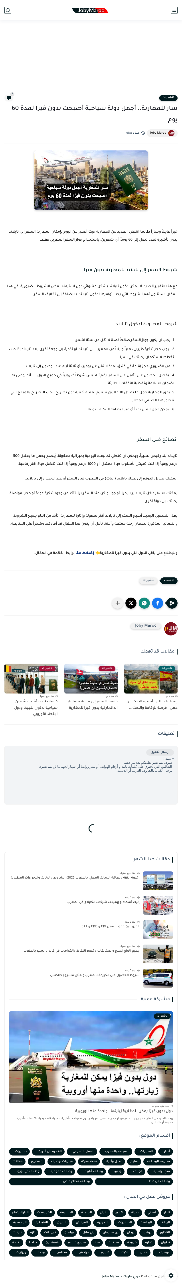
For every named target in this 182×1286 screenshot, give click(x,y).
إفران (103, 1212)
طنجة (16, 1242)
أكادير (119, 1212)
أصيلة (135, 1212)
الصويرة (103, 1222)
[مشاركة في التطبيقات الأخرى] (117, 603)
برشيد (147, 1232)
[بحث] (7, 10)
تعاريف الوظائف (158, 1161)
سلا (97, 1242)
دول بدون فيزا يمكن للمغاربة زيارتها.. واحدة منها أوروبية (124, 1111)
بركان (130, 1232)
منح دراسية (162, 1171)
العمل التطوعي (83, 1151)
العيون (62, 1222)
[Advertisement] (91, 60)
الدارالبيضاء (20, 1212)
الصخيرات (125, 1222)
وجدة (41, 1252)
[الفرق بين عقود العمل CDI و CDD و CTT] (158, 929)
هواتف (137, 1171)
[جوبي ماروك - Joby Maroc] (91, 10)
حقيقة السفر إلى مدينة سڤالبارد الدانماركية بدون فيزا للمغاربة (92, 705)
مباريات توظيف (62, 1161)
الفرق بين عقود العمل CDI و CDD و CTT (110, 927)
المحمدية (20, 1222)
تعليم (134, 1161)
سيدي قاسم (77, 1242)
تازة (32, 1232)
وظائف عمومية (61, 1171)
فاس (144, 1252)
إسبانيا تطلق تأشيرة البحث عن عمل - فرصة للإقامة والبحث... (152, 705)
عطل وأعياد (114, 1161)
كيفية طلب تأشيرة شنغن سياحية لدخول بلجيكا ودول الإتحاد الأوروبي (36, 708)
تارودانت (50, 1232)
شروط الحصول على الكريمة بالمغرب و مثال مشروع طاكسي (95, 975)
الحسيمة (66, 1212)
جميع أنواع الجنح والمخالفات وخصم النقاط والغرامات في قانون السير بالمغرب (82, 951)
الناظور (165, 1232)
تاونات (17, 1232)
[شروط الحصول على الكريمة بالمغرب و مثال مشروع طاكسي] (158, 978)
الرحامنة (146, 1222)
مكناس (62, 1252)
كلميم (105, 1252)
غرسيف (164, 1252)
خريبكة (131, 1242)
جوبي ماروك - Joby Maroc (121, 1277)
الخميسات (44, 1212)
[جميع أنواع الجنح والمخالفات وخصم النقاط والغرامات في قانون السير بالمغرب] (158, 954)
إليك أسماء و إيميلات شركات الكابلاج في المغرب (103, 902)
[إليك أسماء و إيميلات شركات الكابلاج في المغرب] (158, 905)
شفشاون (52, 1242)
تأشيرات (168, 97)
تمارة (148, 1242)
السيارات (146, 1151)
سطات (114, 1242)
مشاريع (36, 1161)
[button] (157, 603)
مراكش (84, 1252)
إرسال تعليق (160, 752)
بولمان (69, 1232)
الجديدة (86, 1212)
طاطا (33, 1242)
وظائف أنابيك (93, 1171)
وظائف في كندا (159, 1181)
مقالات (18, 1161)
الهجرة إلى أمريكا (50, 1151)
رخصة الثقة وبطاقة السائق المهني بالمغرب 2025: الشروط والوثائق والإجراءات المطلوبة (75, 878)
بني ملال (88, 1232)
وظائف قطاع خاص (76, 1181)
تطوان (165, 1242)
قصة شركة (89, 1161)
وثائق (118, 1171)
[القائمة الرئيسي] (174, 10)
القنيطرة (42, 1222)
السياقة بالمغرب (117, 1151)
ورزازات (21, 1252)
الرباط (165, 1222)
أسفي (152, 1212)
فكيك (125, 1252)
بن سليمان (110, 1232)
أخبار (167, 1151)
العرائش (82, 1222)
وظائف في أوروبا (27, 1171)
